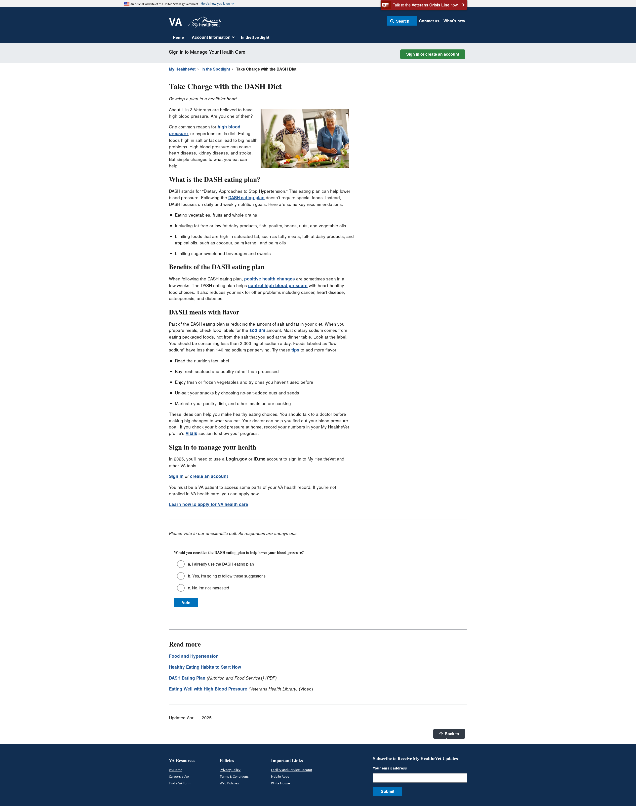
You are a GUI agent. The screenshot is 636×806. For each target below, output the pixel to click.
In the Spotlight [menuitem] (255, 37)
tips (295, 350)
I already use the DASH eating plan (221, 564)
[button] (402, 21)
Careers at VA (179, 776)
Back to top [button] (451, 734)
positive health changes (269, 279)
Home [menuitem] (178, 37)
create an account (209, 476)
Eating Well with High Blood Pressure (208, 689)
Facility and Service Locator (291, 770)
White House (280, 783)
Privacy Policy (230, 770)
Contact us (429, 21)
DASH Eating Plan (187, 678)
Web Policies (229, 783)
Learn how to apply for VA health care (208, 504)
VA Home (175, 770)
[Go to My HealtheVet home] (205, 24)
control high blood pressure (278, 285)
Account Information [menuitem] (211, 37)
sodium (257, 330)
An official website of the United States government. (164, 4)
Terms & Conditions (234, 776)
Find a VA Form (180, 783)
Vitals (191, 433)
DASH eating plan (246, 197)
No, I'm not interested (208, 588)
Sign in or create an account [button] (432, 54)
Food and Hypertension (194, 656)
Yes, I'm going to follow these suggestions (227, 576)
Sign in (176, 476)
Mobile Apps (280, 776)
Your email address (390, 768)
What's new (454, 21)
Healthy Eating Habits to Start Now (205, 667)
